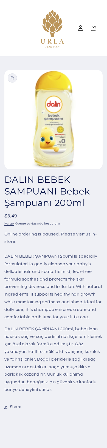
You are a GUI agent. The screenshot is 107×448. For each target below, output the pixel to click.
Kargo (9, 223)
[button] (93, 28)
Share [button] (15, 407)
